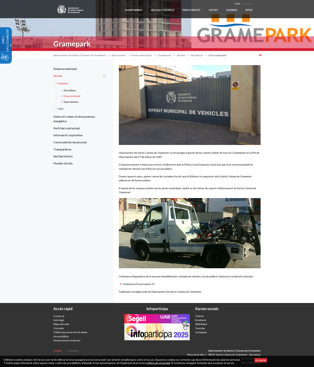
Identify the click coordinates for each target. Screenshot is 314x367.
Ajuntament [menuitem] (134, 9)
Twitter (199, 316)
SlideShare (201, 324)
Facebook (200, 320)
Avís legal (58, 320)
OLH (60, 108)
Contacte (58, 316)
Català (237, 3)
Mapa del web (61, 324)
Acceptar (260, 360)
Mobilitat (197, 55)
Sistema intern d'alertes (66, 340)
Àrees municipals (142, 55)
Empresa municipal (65, 68)
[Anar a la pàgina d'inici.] (70, 9)
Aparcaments (71, 101)
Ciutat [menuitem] (213, 9)
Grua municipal (71, 95)
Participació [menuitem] (191, 9)
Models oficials (63, 163)
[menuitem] (79, 68)
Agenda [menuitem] (231, 9)
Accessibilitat (61, 336)
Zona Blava (69, 90)
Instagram (201, 332)
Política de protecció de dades (70, 332)
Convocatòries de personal (70, 142)
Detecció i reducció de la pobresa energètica (74, 119)
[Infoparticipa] (157, 327)
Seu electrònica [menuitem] (162, 9)
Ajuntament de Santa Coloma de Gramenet (79, 55)
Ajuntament (118, 55)
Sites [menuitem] (248, 9)
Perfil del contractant (66, 128)
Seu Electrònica (63, 156)
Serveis (181, 55)
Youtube (200, 328)
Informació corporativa (67, 135)
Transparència (62, 149)
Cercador (58, 328)
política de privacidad (158, 362)
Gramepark (165, 55)
